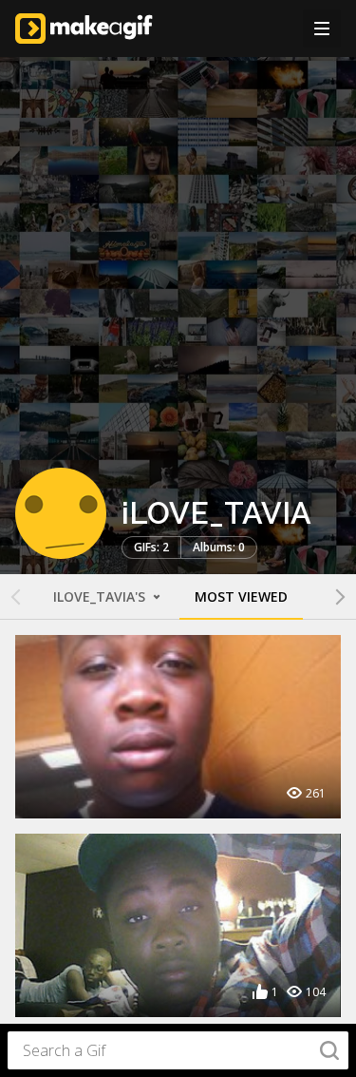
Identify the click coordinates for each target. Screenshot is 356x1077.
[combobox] (178, 1050)
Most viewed (241, 596)
